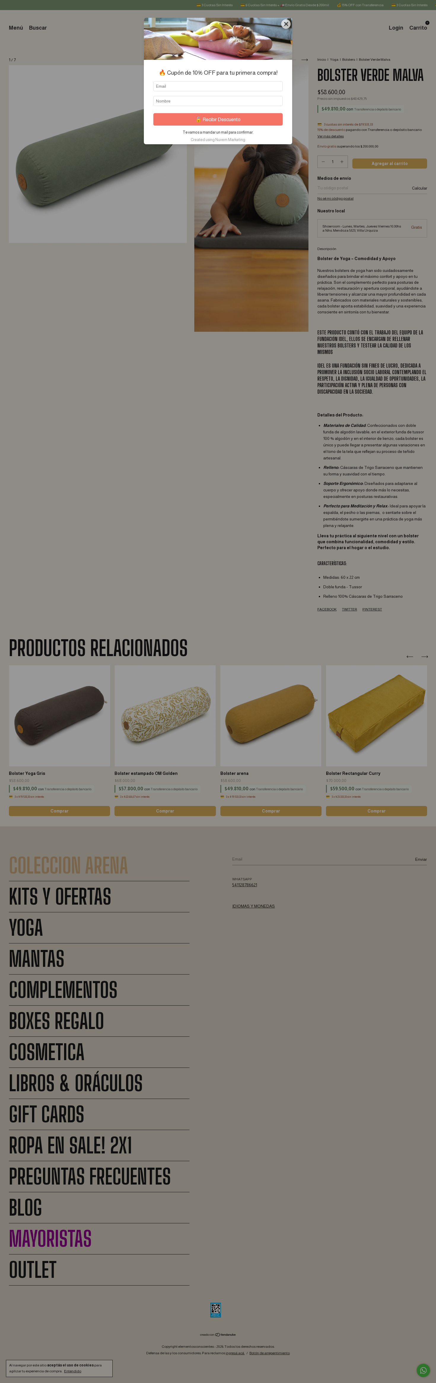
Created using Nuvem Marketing (218, 139)
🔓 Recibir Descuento (218, 119)
